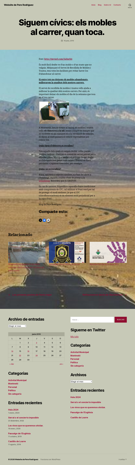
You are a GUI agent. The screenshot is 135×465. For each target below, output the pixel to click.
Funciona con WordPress (50, 459)
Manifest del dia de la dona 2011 (104, 264)
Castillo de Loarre (17, 441)
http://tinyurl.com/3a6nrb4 (58, 59)
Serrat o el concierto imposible (23, 417)
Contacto (117, 5)
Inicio (93, 5)
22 (20, 355)
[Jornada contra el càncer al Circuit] (67, 252)
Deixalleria (44, 181)
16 (28, 351)
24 (37, 355)
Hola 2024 (13, 410)
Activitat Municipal (17, 380)
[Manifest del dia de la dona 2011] (108, 252)
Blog (99, 5)
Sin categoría (14, 394)
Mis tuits (74, 336)
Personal (12, 387)
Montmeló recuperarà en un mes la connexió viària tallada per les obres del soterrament (26, 267)
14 (12, 351)
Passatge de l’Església (19, 433)
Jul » (61, 364)
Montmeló (13, 383)
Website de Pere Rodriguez (18, 5)
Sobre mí (107, 5)
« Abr (12, 364)
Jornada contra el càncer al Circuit (64, 264)
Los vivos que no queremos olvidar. (25, 425)
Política (12, 390)
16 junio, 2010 (69, 41)
